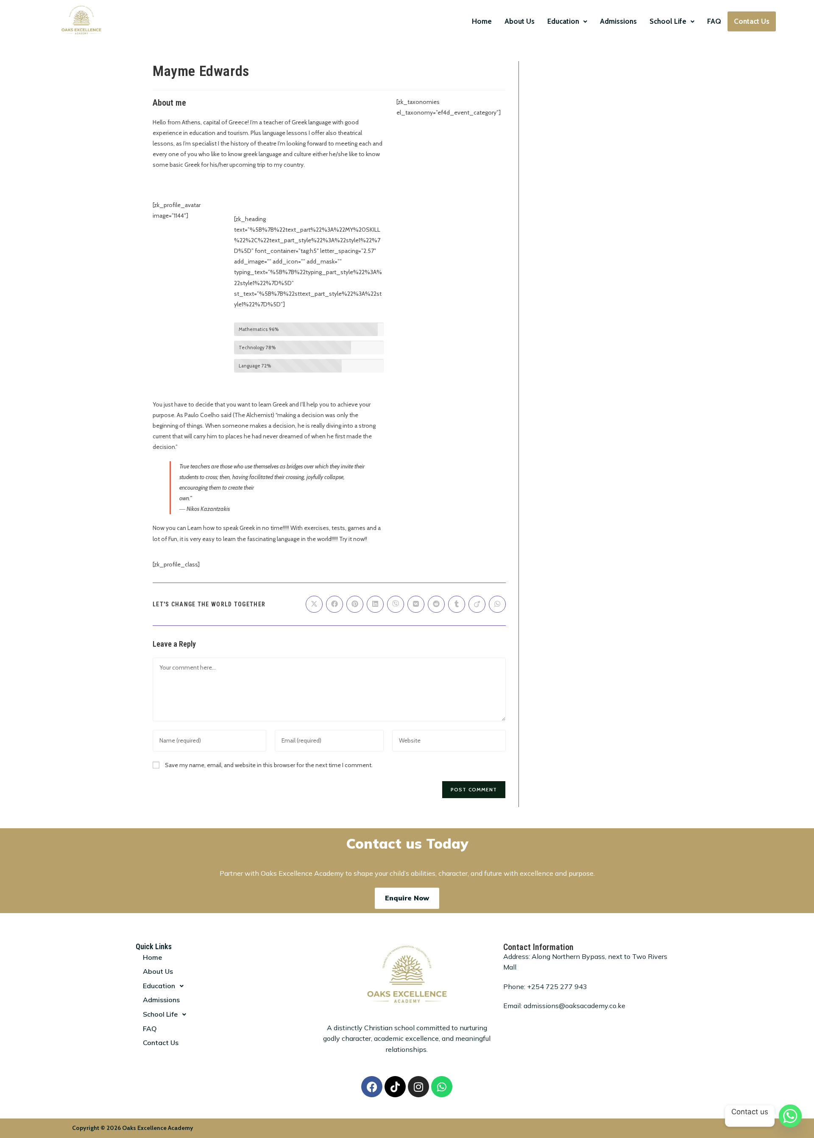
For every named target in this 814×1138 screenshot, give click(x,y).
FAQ (714, 21)
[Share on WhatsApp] (497, 604)
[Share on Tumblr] (456, 604)
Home (482, 21)
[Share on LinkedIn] (375, 604)
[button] (567, 21)
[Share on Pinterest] (354, 604)
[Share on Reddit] (436, 604)
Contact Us (751, 21)
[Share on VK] (415, 604)
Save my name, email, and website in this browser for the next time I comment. (269, 765)
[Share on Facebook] (334, 604)
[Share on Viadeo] (476, 604)
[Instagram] (418, 1086)
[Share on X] (314, 604)
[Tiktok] (395, 1086)
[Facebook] (371, 1086)
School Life (668, 21)
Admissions (618, 21)
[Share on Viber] (395, 604)
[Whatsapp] (441, 1086)
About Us (520, 21)
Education (563, 21)
